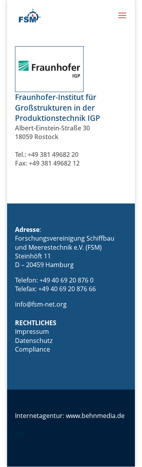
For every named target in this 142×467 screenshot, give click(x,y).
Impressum (32, 331)
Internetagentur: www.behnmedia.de (70, 415)
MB (19, 434)
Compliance (32, 349)
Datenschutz (33, 340)
